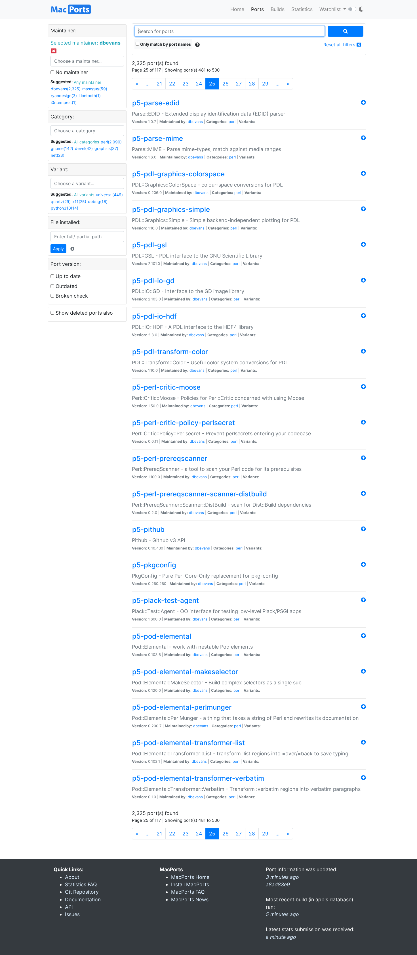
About (72, 877)
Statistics (302, 9)
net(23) (57, 155)
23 (185, 84)
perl (232, 121)
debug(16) (98, 201)
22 (172, 84)
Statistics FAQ (81, 884)
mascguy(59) (94, 88)
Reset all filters (340, 44)
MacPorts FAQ (188, 892)
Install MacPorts (190, 884)
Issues (72, 914)
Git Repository (82, 892)
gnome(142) (62, 148)
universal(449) (109, 194)
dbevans (195, 121)
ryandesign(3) (64, 95)
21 (159, 84)
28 (252, 84)
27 (239, 84)
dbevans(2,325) (66, 88)
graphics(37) (106, 148)
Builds (278, 9)
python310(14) (64, 208)
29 (265, 84)
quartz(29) (61, 201)
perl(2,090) (111, 141)
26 (225, 84)
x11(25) (79, 201)
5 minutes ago (282, 914)
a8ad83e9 (278, 884)
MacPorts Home (190, 877)
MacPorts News (189, 899)
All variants (84, 194)
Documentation (83, 899)
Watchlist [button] (330, 9)
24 (199, 84)
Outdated (65, 286)
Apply (58, 248)
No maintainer (71, 72)
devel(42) (84, 148)
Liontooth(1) (90, 95)
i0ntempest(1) (64, 102)
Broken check (71, 296)
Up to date (67, 276)
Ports (257, 9)
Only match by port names (165, 44)
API (69, 907)
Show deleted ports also (83, 313)
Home (237, 9)
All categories (86, 141)
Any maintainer (87, 82)
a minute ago (281, 937)
